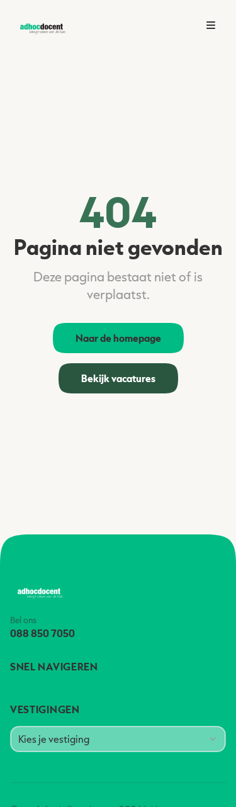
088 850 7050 (42, 633)
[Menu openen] (210, 25)
